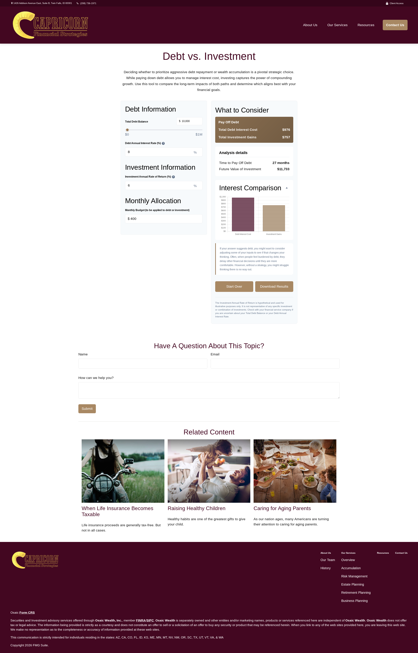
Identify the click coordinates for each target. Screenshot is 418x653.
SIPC (150, 620)
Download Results (274, 286)
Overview (348, 560)
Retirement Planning (356, 592)
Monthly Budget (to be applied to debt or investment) (157, 210)
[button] (310, 25)
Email (215, 354)
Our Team (328, 560)
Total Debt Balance (152, 121)
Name (83, 354)
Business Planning (354, 601)
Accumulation (351, 568)
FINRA (141, 620)
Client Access (396, 3)
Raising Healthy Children (196, 508)
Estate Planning (352, 584)
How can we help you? (96, 378)
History (326, 568)
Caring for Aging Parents (282, 508)
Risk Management (354, 576)
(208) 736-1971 (88, 3)
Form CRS (27, 612)
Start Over (234, 286)
